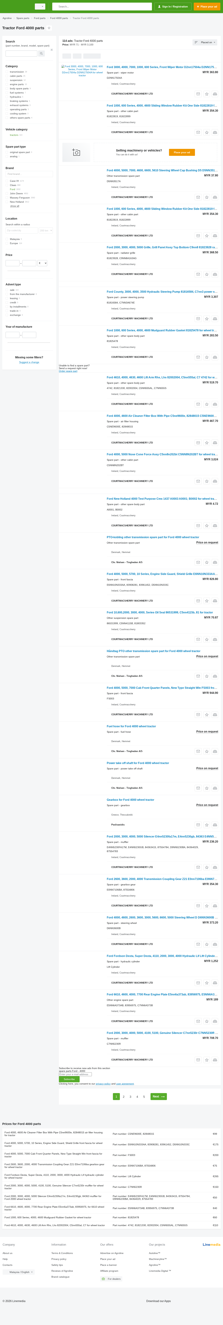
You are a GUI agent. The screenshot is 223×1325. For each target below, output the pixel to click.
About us (7, 1253)
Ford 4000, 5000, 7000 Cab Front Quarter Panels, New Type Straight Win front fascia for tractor (53, 1155)
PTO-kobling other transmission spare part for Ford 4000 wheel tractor (153, 537)
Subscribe (69, 1079)
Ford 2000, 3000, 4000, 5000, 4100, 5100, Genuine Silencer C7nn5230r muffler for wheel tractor (54, 1187)
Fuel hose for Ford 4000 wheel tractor (131, 726)
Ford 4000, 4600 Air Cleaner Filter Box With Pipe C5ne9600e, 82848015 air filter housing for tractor (54, 1134)
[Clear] (52, 50)
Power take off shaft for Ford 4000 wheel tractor (138, 763)
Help (5, 1259)
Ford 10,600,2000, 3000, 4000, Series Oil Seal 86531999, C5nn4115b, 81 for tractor (160, 612)
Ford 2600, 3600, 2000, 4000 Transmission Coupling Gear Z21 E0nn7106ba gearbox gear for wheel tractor (54, 1165)
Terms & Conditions (62, 1253)
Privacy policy (58, 1259)
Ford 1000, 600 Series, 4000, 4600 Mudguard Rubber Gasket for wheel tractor (48, 1217)
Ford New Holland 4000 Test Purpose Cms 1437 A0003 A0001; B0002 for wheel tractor (163, 498)
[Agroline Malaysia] (16, 6)
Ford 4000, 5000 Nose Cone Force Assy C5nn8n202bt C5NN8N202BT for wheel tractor (163, 454)
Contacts (7, 1265)
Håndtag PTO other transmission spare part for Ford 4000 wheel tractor (153, 651)
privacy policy (103, 1083)
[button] (206, 94)
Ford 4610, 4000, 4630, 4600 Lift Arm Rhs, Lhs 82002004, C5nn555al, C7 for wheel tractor (55, 1225)
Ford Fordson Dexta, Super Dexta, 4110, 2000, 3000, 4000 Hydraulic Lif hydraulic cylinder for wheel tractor (54, 1176)
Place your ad (182, 152)
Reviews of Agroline (62, 1270)
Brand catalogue (60, 1276)
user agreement (125, 1083)
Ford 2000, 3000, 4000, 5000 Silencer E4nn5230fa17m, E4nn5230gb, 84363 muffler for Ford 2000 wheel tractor (53, 1197)
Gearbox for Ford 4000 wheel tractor (130, 799)
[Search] (55, 6)
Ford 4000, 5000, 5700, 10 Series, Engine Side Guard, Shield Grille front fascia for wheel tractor (53, 1144)
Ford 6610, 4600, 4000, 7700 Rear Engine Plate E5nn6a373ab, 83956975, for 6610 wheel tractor (54, 1208)
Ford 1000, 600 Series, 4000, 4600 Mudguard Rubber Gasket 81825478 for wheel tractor (164, 330)
